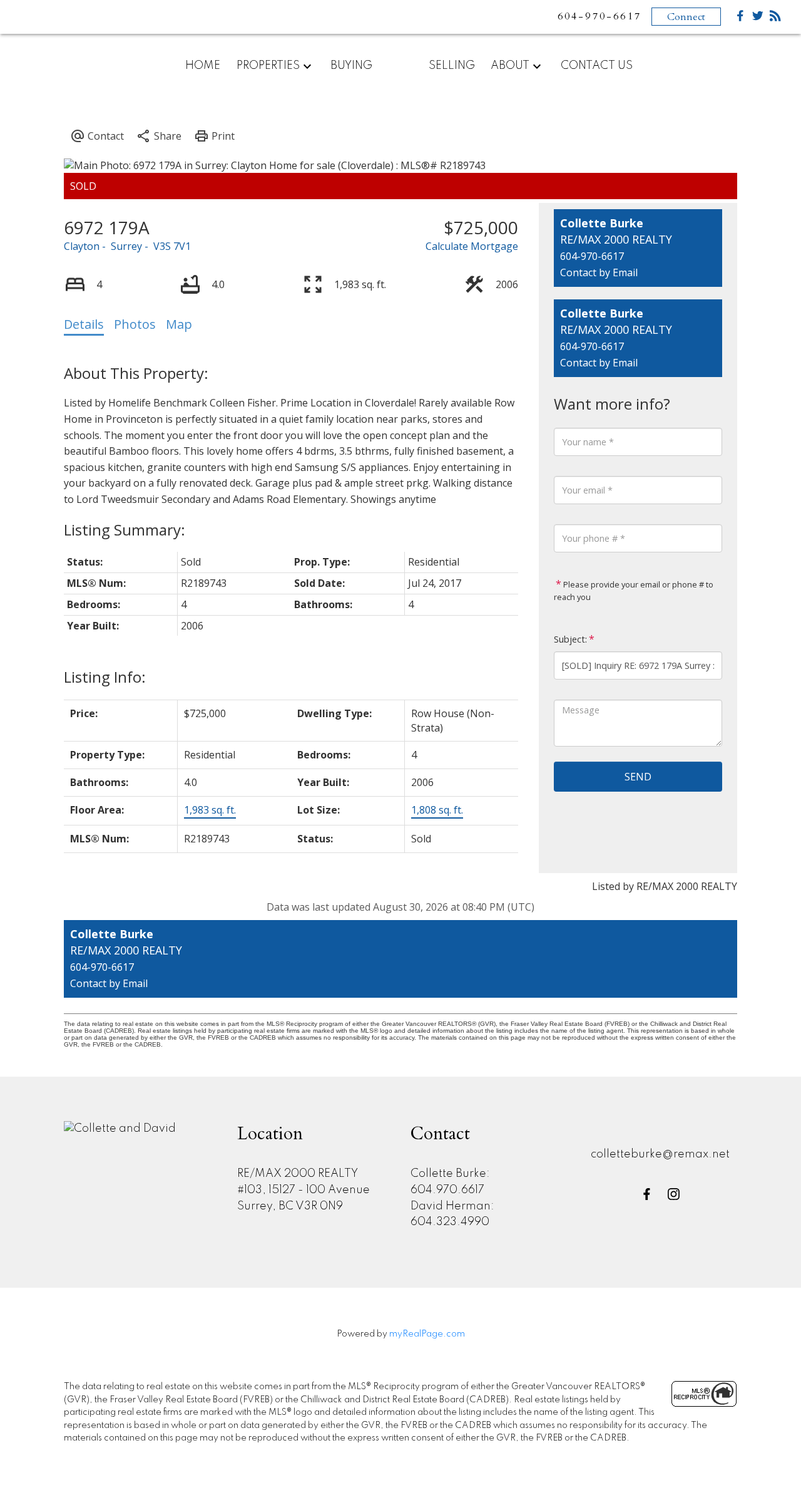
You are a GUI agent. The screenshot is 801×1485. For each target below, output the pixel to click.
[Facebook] (740, 18)
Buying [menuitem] (351, 65)
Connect (686, 17)
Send (638, 777)
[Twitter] (757, 18)
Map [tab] (179, 324)
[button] (647, 1194)
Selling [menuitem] (452, 65)
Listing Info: (105, 676)
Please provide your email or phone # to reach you (633, 591)
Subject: (570, 639)
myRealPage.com (427, 1334)
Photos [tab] (135, 324)
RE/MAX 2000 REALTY (297, 1173)
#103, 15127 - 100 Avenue (303, 1190)
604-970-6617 (592, 256)
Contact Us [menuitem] (597, 65)
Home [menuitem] (202, 65)
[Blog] (775, 18)
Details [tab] (84, 324)
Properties (268, 65)
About (510, 65)
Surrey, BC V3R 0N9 (290, 1206)
